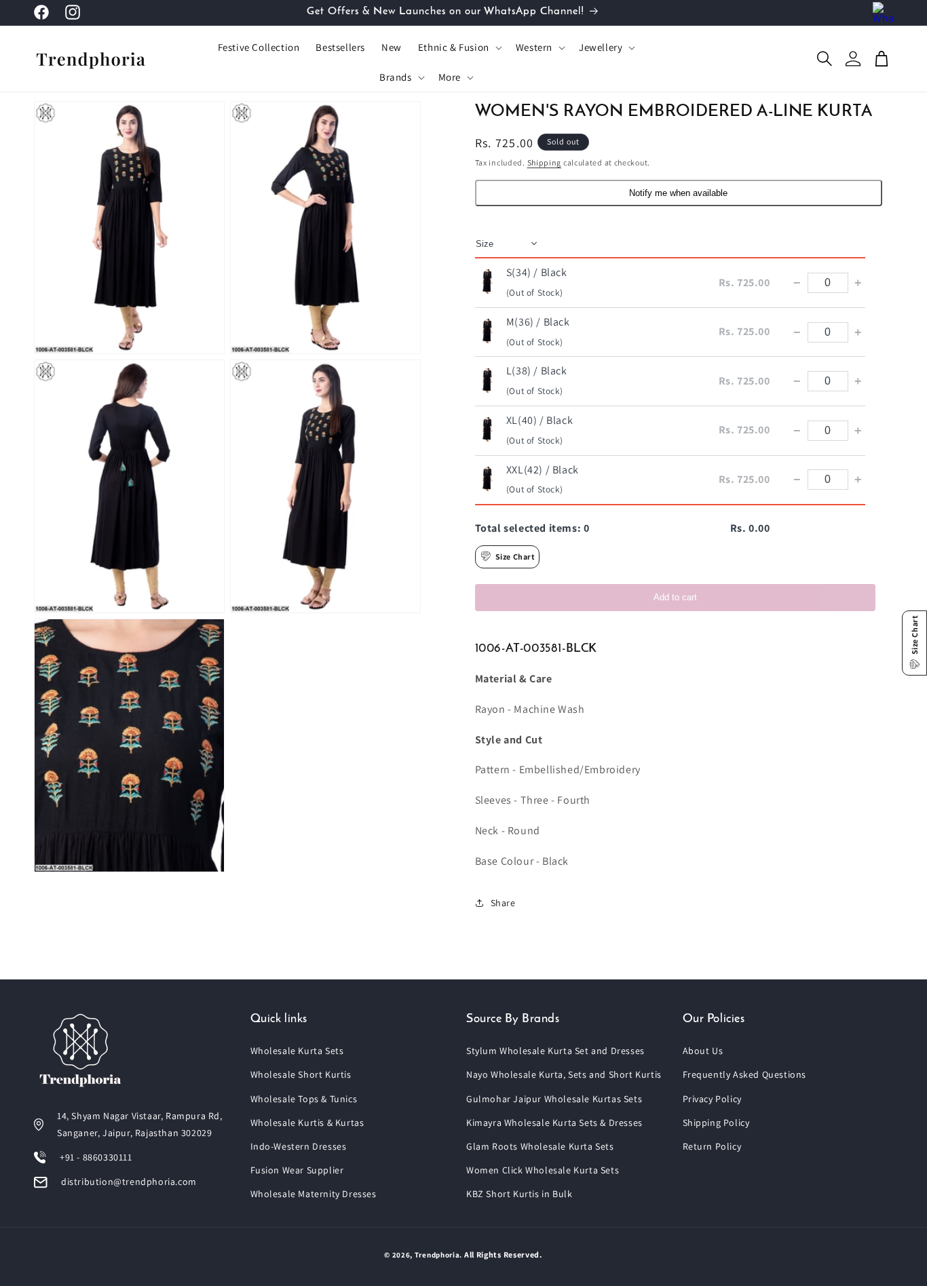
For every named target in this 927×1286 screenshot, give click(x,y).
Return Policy (712, 1146)
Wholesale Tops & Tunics (304, 1099)
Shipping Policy (716, 1122)
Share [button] (503, 902)
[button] (459, 47)
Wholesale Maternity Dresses (313, 1194)
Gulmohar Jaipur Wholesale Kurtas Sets (554, 1099)
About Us (703, 1051)
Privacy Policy (712, 1099)
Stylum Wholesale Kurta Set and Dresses (555, 1051)
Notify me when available (678, 193)
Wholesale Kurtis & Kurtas (307, 1122)
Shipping (544, 162)
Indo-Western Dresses (298, 1146)
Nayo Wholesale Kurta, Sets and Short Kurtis (564, 1074)
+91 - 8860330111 (96, 1157)
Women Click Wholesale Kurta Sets (542, 1170)
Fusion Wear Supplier (297, 1170)
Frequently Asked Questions (745, 1074)
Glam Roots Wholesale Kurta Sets (540, 1146)
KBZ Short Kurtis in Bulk (519, 1194)
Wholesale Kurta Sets (297, 1051)
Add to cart (675, 596)
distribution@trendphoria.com (129, 1181)
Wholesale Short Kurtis (301, 1074)
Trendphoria (437, 1255)
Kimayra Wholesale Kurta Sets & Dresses (554, 1122)
